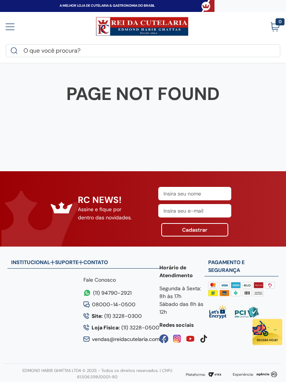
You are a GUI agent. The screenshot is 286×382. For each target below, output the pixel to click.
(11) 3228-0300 (117, 316)
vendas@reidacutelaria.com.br (129, 339)
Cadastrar (194, 229)
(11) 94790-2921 (112, 292)
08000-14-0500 (114, 304)
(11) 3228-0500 (125, 327)
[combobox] (143, 50)
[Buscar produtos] (15, 51)
